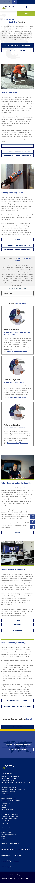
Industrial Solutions (8, 792)
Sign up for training (17, 50)
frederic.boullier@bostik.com (17, 443)
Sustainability (6, 821)
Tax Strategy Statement (9, 816)
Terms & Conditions (24, 849)
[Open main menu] (32, 7)
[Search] (27, 7)
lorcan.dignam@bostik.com (17, 397)
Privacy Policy (5, 855)
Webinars (17, 624)
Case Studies (5, 803)
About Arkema (6, 832)
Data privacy (17, 855)
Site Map (4, 843)
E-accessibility (6, 861)
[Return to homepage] (9, 7)
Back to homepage (17, 727)
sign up (17, 146)
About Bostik (5, 828)
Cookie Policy (14, 843)
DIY (14, 2)
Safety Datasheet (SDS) (9, 798)
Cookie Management (8, 849)
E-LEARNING (17, 630)
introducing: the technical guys (17, 152)
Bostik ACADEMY (7, 809)
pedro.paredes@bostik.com (17, 351)
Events (3, 807)
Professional (6, 2)
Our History (5, 830)
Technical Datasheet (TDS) (10, 801)
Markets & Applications (9, 787)
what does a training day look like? (17, 155)
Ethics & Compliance (8, 834)
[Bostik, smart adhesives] (9, 770)
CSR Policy (5, 823)
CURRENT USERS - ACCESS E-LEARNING (17, 706)
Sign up (17, 532)
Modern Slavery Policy (9, 819)
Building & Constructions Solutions (13, 789)
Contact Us (17, 861)
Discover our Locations (18, 749)
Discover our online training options (17, 45)
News (3, 839)
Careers (4, 836)
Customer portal (6, 867)
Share (27, 13)
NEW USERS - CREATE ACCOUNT (17, 700)
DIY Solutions (5, 794)
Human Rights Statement (10, 814)
